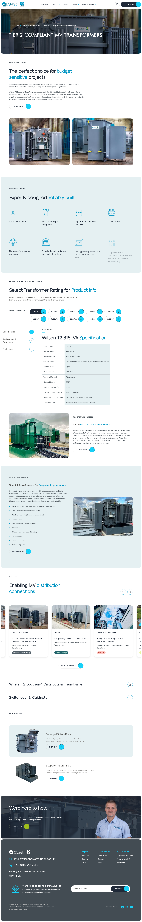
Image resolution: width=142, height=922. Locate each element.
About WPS (102, 856)
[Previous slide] (123, 592)
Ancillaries (7, 349)
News (100, 862)
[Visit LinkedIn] (122, 907)
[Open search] (117, 4)
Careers (101, 859)
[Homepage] (12, 4)
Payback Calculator (125, 856)
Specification (9, 332)
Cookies (115, 907)
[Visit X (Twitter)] (126, 906)
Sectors (85, 859)
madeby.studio (22, 909)
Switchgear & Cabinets (28, 697)
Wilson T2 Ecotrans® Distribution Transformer (46, 684)
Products (14, 25)
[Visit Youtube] (131, 907)
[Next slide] (130, 592)
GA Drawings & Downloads (9, 340)
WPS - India (15, 876)
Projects (85, 862)
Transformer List (123, 859)
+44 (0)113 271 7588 (26, 865)
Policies (109, 907)
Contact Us (121, 862)
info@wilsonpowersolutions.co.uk (34, 859)
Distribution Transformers (36, 25)
